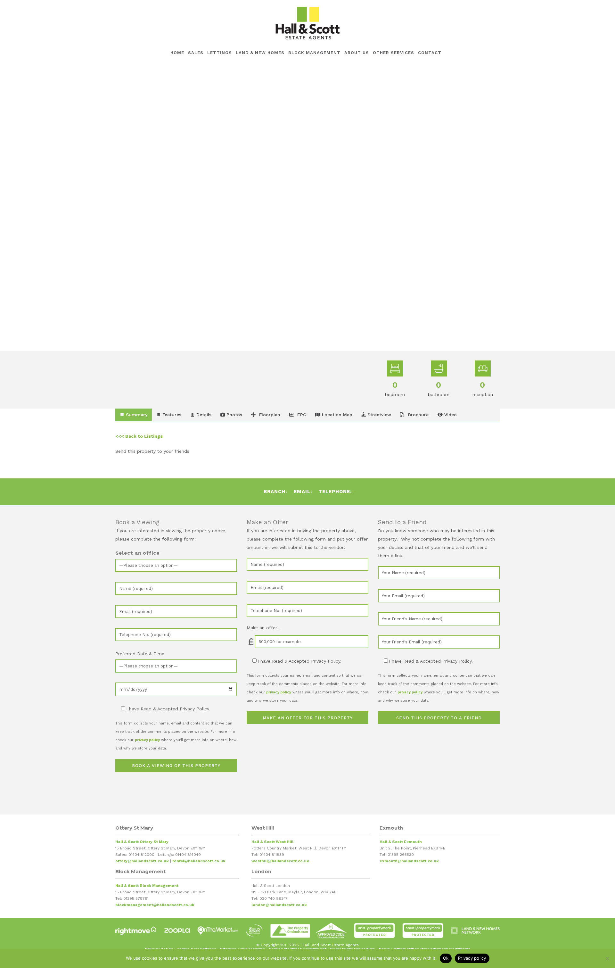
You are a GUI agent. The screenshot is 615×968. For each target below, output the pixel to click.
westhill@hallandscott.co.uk (280, 861)
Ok (446, 958)
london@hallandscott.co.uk (279, 905)
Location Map (336, 414)
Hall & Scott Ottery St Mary (141, 842)
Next (510, 207)
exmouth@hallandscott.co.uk (409, 861)
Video (450, 414)
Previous (99, 207)
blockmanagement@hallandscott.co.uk (154, 905)
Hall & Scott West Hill (272, 842)
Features (171, 414)
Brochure (417, 414)
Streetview (378, 414)
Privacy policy (472, 958)
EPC (301, 414)
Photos (233, 414)
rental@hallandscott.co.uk (199, 861)
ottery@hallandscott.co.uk (142, 861)
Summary (135, 414)
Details (203, 414)
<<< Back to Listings (139, 436)
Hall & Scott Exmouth (401, 842)
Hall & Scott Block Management (146, 885)
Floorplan (269, 414)
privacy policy (147, 740)
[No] (607, 958)
